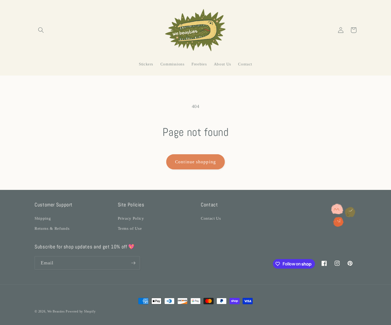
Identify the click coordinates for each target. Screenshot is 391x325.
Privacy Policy (131, 218)
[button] (41, 30)
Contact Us (211, 218)
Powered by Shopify (80, 311)
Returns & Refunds (52, 228)
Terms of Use (130, 228)
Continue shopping (195, 161)
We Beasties (56, 311)
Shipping (43, 218)
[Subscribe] (133, 263)
